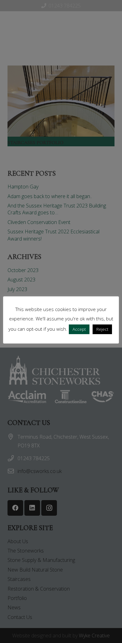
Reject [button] (102, 329)
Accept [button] (79, 329)
